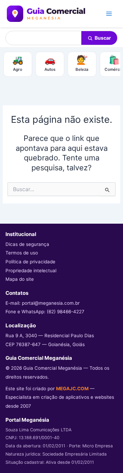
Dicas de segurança (27, 244)
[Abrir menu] (109, 13)
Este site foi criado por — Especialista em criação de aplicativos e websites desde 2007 (59, 397)
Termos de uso (21, 252)
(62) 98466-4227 (65, 311)
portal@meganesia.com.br (51, 303)
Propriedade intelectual (30, 270)
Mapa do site (19, 279)
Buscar (103, 38)
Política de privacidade (30, 261)
